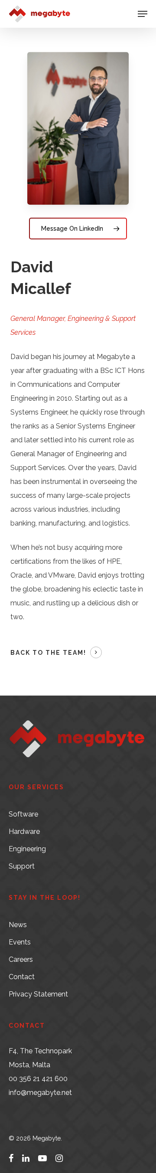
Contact (22, 977)
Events (20, 942)
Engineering (27, 849)
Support (22, 866)
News (18, 925)
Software (23, 814)
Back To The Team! (48, 652)
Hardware (24, 831)
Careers (21, 959)
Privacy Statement (38, 994)
